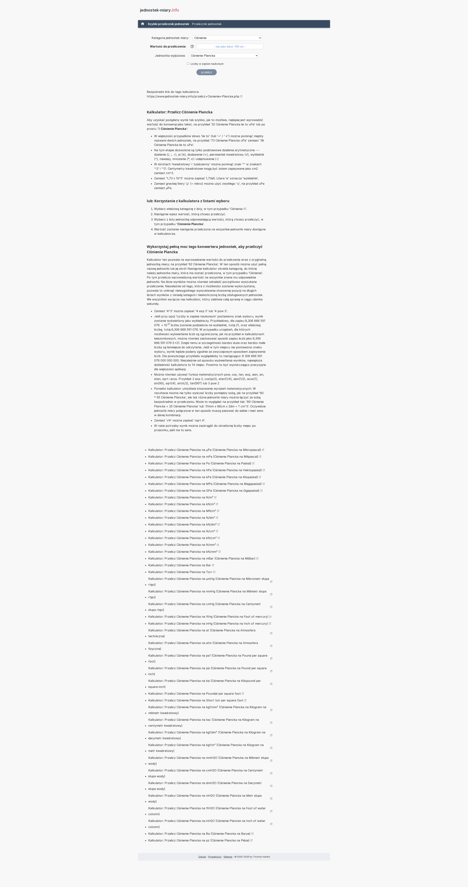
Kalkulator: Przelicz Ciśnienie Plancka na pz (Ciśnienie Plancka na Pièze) (199, 840)
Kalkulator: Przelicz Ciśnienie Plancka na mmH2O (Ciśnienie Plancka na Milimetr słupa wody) (208, 760)
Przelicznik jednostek (207, 24)
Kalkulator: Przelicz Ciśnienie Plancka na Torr (180, 572)
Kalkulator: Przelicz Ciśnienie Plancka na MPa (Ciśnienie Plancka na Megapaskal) (205, 484)
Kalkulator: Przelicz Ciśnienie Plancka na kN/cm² (182, 538)
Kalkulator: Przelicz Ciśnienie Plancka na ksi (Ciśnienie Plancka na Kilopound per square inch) (204, 683)
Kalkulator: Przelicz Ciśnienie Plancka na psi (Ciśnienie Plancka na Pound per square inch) (207, 671)
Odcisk (202, 856)
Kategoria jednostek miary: (170, 38)
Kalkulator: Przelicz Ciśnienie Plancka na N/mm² (182, 545)
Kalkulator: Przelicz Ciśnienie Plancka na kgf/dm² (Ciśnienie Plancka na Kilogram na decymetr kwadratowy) (206, 735)
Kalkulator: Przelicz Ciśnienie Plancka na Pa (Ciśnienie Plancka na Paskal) (199, 463)
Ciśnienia (236, 209)
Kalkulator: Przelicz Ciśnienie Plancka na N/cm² (181, 531)
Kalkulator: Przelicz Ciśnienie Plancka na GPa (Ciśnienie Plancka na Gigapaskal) (203, 490)
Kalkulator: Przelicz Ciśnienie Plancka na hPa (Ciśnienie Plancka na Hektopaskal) (205, 470)
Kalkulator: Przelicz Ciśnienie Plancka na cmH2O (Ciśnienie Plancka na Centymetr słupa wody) (205, 773)
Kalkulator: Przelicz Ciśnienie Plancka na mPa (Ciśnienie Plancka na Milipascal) (203, 456)
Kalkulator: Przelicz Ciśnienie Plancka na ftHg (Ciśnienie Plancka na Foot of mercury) (208, 616)
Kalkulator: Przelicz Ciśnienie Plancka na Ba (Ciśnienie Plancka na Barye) (199, 833)
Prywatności (214, 856)
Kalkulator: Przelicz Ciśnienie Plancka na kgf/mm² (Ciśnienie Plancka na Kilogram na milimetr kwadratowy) (207, 710)
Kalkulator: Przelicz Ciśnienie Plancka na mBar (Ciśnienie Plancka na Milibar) (201, 558)
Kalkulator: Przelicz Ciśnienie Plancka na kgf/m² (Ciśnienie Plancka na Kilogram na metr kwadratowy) (206, 748)
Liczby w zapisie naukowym (207, 63)
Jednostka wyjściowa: (170, 55)
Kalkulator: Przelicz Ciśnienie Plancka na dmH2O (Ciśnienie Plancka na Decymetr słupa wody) (205, 786)
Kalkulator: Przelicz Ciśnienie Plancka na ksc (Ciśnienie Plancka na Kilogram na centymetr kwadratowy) (203, 722)
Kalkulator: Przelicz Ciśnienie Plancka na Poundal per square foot (194, 693)
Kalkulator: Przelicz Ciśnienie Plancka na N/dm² (181, 517)
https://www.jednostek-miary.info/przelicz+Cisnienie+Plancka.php (193, 96)
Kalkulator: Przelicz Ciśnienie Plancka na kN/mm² (183, 551)
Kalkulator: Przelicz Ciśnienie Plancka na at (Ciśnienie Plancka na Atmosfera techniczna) (201, 633)
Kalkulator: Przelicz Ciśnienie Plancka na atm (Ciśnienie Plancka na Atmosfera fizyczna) (203, 646)
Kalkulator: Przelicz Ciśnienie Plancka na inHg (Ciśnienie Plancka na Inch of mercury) (208, 623)
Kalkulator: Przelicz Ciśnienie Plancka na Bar (179, 565)
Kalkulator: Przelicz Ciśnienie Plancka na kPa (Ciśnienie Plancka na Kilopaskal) (203, 477)
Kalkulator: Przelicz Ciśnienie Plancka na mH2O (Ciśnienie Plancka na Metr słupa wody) (205, 798)
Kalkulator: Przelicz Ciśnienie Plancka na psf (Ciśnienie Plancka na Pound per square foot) (207, 658)
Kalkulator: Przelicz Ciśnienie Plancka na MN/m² (182, 511)
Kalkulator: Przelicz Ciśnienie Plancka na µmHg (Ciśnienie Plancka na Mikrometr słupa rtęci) (208, 581)
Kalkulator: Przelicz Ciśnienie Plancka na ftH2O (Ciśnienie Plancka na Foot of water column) (207, 811)
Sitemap (228, 856)
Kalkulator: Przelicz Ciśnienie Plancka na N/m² (180, 497)
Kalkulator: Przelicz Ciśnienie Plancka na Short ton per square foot (195, 700)
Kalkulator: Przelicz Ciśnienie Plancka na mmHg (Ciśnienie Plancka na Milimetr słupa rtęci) (207, 594)
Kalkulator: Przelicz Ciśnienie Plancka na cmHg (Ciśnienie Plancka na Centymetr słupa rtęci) (204, 607)
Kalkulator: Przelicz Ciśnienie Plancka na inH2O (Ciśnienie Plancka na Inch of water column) (206, 823)
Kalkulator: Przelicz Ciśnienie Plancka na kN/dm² (182, 524)
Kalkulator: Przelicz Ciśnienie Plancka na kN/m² (181, 504)
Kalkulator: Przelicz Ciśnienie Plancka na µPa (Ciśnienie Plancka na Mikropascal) (204, 450)
